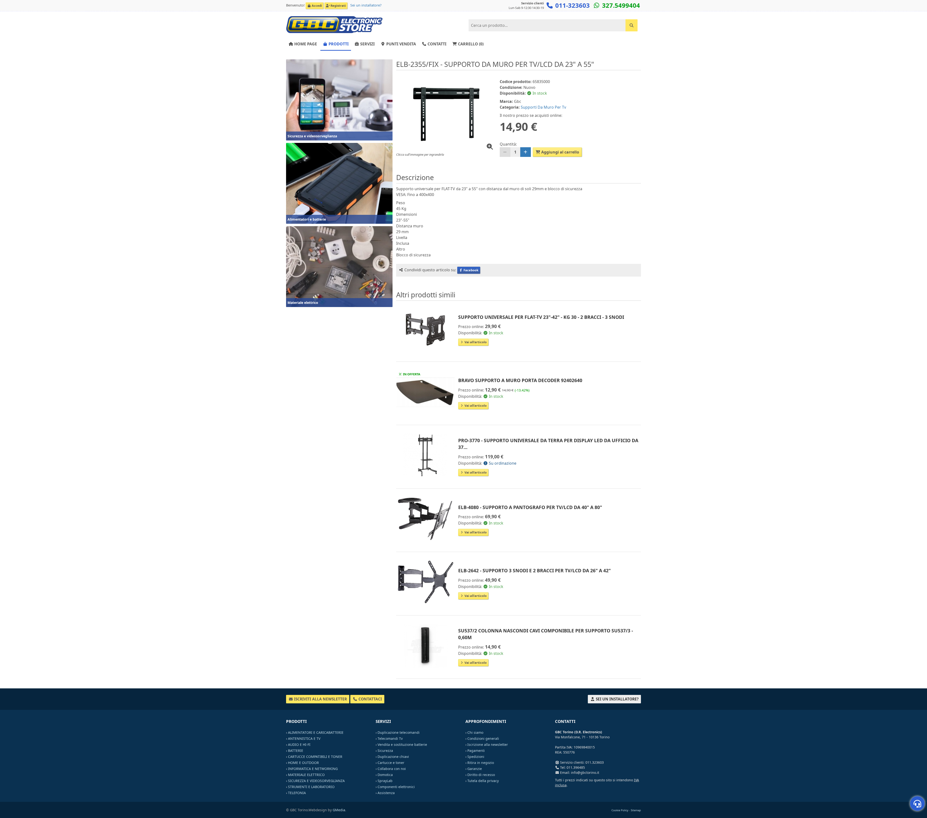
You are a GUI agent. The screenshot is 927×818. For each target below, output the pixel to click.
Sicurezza (385, 750)
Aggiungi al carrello (559, 152)
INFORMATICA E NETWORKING (313, 768)
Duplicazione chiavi (393, 756)
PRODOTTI (338, 44)
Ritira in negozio (480, 762)
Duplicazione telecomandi (399, 732)
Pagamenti (476, 750)
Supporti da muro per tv (543, 107)
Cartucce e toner (391, 762)
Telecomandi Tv (390, 738)
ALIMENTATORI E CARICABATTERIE (316, 732)
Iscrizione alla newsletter (487, 744)
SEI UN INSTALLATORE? (617, 699)
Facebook (470, 270)
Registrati (338, 5)
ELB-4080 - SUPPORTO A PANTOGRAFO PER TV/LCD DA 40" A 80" (530, 507)
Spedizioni (475, 756)
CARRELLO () (470, 44)
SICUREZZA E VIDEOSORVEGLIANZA (316, 780)
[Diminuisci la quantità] (505, 152)
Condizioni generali (483, 738)
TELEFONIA (297, 792)
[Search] (631, 25)
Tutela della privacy (483, 780)
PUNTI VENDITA (400, 44)
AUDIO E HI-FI (299, 744)
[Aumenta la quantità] (525, 152)
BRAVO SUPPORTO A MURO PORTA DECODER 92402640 (520, 380)
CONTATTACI (370, 699)
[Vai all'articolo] (425, 329)
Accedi (316, 5)
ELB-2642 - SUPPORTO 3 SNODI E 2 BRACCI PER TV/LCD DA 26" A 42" (534, 570)
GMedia (339, 810)
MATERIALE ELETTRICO (306, 774)
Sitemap (636, 810)
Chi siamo (475, 732)
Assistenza (386, 792)
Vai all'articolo (475, 342)
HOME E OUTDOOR (303, 762)
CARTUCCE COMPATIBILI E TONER (315, 756)
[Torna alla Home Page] (334, 24)
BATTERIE (295, 750)
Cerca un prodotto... (618, 23)
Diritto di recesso (481, 774)
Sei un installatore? (365, 5)
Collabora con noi (392, 768)
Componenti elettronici (396, 786)
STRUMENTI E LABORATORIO (311, 786)
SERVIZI (367, 44)
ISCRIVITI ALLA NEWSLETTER (320, 699)
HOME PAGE (305, 44)
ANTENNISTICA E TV (304, 738)
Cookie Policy (619, 810)
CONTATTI (436, 44)
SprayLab (385, 780)
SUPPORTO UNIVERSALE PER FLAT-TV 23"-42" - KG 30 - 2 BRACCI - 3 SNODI (541, 317)
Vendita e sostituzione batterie (402, 744)
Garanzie (474, 768)
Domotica (385, 774)
